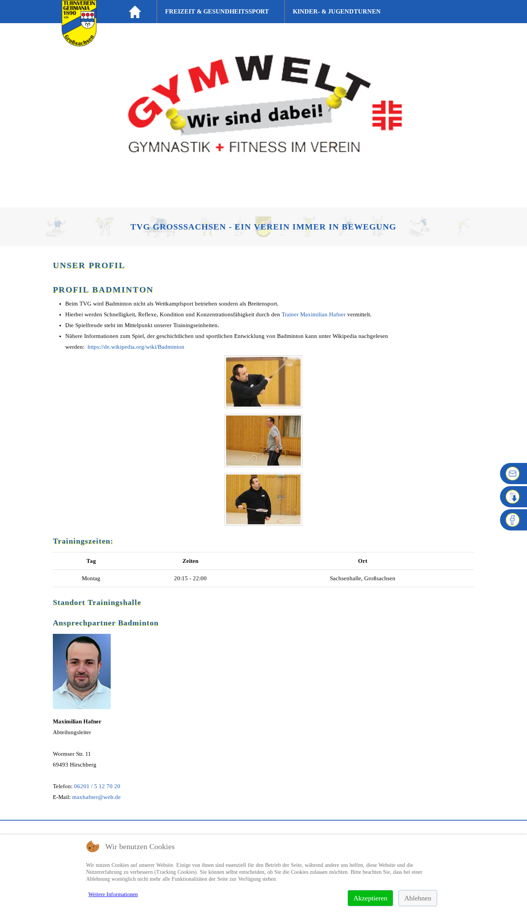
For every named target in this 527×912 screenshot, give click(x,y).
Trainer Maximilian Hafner (314, 314)
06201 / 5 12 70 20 (97, 786)
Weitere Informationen (113, 894)
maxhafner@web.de (96, 797)
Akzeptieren (370, 898)
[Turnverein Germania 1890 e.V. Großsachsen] (79, 44)
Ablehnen (417, 898)
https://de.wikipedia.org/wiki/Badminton (136, 347)
